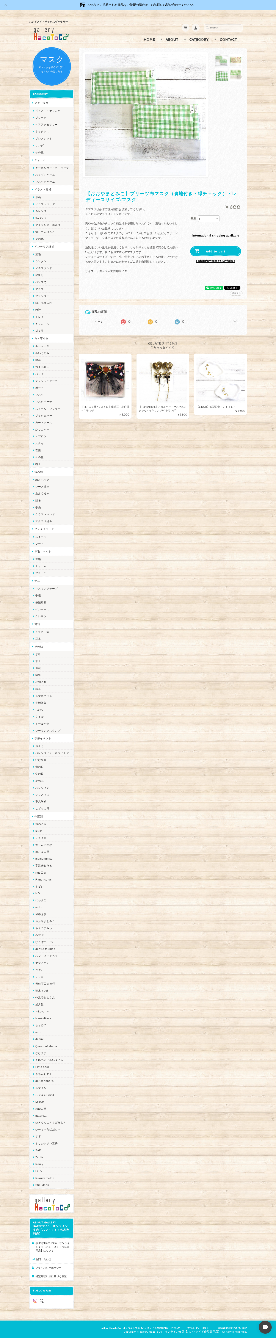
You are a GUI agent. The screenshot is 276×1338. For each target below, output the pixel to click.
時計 (38, 309)
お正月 (39, 746)
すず (38, 1136)
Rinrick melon (44, 1178)
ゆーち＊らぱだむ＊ (48, 1129)
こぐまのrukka (44, 1094)
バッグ (39, 374)
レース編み (42, 486)
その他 (39, 152)
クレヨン (41, 616)
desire (39, 1039)
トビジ (39, 886)
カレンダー (42, 211)
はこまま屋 (42, 851)
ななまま (41, 1053)
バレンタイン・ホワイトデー (53, 753)
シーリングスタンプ (48, 730)
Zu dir (39, 1157)
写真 (38, 689)
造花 (38, 668)
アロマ (39, 289)
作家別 (38, 816)
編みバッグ (42, 479)
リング (39, 145)
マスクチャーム (45, 181)
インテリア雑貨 (44, 246)
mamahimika (44, 858)
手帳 (38, 595)
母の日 (39, 766)
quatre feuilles (45, 949)
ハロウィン (42, 787)
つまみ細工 (42, 366)
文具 (37, 581)
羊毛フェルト (42, 551)
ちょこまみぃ (43, 928)
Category (199, 40)
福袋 (38, 675)
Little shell (42, 1066)
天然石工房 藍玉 (45, 983)
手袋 (38, 507)
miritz (39, 1032)
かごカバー (42, 429)
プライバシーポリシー (48, 1267)
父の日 (39, 773)
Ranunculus (43, 879)
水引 (38, 654)
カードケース (43, 422)
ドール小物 (42, 723)
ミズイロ (41, 838)
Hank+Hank (43, 1018)
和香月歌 (41, 914)
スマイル (41, 1087)
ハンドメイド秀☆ (46, 955)
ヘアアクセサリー (46, 124)
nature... (41, 1115)
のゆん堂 (41, 1108)
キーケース (42, 346)
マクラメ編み (43, 521)
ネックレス (42, 131)
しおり (39, 709)
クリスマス (42, 794)
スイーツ (41, 536)
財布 (38, 360)
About (172, 40)
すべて (99, 321)
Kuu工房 (40, 872)
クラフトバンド (45, 514)
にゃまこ (41, 900)
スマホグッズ (43, 695)
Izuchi (39, 830)
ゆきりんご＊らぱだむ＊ (50, 1122)
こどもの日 (42, 808)
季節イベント (42, 738)
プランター (42, 296)
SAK (38, 1150)
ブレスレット (43, 138)
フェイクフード (44, 529)
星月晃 (39, 1004)
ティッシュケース (46, 380)
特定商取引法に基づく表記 (51, 1276)
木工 (38, 661)
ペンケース (42, 609)
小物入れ (41, 681)
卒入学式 (41, 801)
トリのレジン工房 (46, 1143)
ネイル (39, 716)
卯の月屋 (41, 824)
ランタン (41, 261)
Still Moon (42, 1185)
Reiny (39, 1164)
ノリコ (39, 976)
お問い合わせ (43, 1259)
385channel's (44, 1080)
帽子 (38, 464)
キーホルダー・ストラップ (52, 167)
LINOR (39, 1101)
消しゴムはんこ (45, 231)
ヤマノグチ (42, 962)
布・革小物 (41, 338)
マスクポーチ (43, 401)
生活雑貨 (41, 702)
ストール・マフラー (48, 408)
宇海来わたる (43, 865)
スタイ (39, 443)
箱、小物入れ (43, 302)
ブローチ (41, 117)
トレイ (39, 316)
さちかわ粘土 (43, 1074)
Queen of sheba (46, 1046)
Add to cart (215, 251)
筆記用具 (41, 602)
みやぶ (39, 935)
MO (37, 893)
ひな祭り (41, 759)
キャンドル (42, 323)
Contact (228, 40)
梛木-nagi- (42, 990)
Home (149, 40)
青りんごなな (43, 844)
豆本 (38, 638)
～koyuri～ (42, 1011)
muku (39, 907)
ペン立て (41, 282)
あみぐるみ (42, 493)
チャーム (40, 160)
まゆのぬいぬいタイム (49, 1060)
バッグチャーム (45, 174)
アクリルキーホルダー (49, 225)
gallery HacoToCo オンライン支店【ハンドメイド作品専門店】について (53, 1247)
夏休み (39, 780)
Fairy (38, 1171)
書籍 (37, 624)
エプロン (41, 436)
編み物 (38, 471)
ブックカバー (43, 415)
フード (39, 543)
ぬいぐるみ (42, 353)
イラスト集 (42, 631)
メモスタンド (43, 268)
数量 (193, 218)
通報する (236, 293)
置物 (38, 254)
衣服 (38, 450)
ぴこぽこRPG (44, 942)
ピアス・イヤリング (48, 110)
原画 (38, 197)
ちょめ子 (41, 1025)
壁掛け (39, 275)
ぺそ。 (39, 969)
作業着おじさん (45, 997)
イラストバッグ (45, 204)
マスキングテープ (46, 588)
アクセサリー (42, 103)
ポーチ (39, 387)
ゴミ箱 (39, 330)
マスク (39, 394)
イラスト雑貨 (42, 189)
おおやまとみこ (45, 921)
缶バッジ (41, 217)
